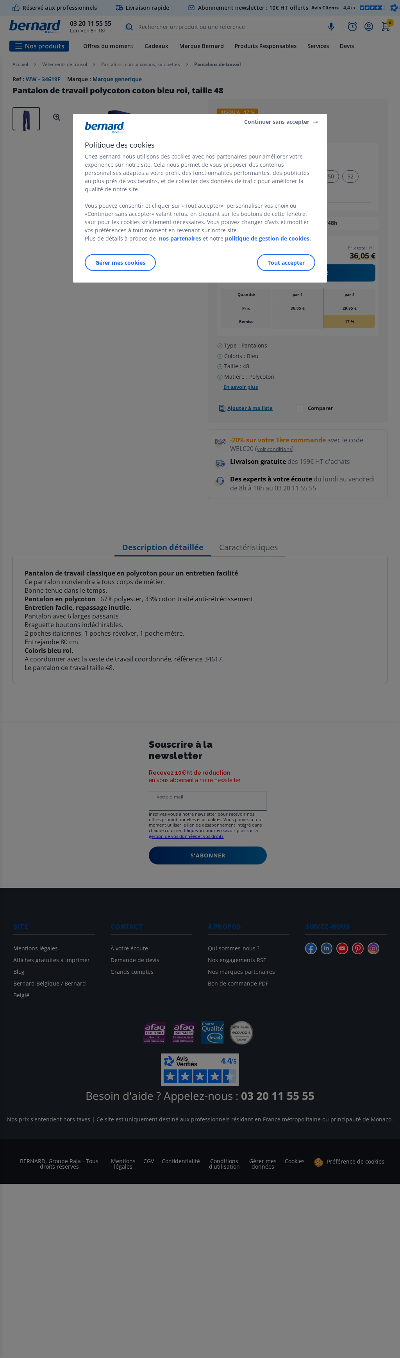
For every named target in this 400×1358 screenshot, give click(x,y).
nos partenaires (180, 238)
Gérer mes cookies (120, 262)
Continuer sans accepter (276, 121)
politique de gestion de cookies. (268, 238)
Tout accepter (286, 262)
